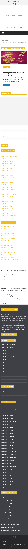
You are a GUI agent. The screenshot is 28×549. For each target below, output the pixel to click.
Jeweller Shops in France (7, 180)
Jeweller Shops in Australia (7, 158)
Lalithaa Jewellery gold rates (8, 512)
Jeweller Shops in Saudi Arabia (8, 166)
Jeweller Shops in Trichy (7, 381)
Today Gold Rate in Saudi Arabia (9, 250)
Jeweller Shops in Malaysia (7, 184)
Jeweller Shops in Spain (6, 199)
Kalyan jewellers (5, 394)
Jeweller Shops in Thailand (7, 208)
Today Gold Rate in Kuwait (7, 235)
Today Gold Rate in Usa (6, 262)
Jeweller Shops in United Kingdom (9, 156)
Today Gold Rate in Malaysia (8, 238)
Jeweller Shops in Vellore (7, 384)
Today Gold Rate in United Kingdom (9, 259)
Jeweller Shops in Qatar (6, 168)
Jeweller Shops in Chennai (7, 347)
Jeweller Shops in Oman (7, 173)
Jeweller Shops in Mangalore (8, 366)
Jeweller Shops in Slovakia (7, 213)
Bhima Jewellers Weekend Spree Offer (13, 73)
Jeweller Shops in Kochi (6, 359)
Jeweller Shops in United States (8, 154)
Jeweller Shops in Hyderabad (8, 356)
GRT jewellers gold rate (6, 497)
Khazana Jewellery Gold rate (8, 509)
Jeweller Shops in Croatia (7, 206)
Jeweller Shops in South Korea (8, 194)
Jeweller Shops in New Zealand (8, 192)
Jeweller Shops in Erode (7, 353)
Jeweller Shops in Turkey (7, 211)
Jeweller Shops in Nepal (7, 187)
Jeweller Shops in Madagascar (8, 201)
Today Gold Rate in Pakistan (8, 245)
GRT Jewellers (4, 391)
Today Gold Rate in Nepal (7, 240)
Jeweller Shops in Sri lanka (7, 203)
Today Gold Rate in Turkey (7, 257)
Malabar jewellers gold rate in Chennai (10, 515)
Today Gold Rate (14, 69)
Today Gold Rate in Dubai (7, 231)
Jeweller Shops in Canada (7, 161)
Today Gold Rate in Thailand (8, 254)
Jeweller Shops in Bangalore (8, 344)
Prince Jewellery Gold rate (7, 518)
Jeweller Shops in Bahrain (7, 170)
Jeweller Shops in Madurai (7, 363)
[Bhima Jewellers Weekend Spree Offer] (14, 58)
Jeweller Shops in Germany (7, 182)
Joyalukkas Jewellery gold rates (8, 503)
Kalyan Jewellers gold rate (7, 506)
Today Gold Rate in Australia (8, 226)
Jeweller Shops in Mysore (7, 372)
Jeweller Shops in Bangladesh (8, 177)
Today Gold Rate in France (7, 233)
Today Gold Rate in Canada (7, 228)
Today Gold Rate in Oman (7, 243)
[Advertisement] (14, 111)
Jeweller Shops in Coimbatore (8, 350)
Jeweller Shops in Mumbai (7, 369)
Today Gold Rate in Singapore (8, 252)
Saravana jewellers (5, 397)
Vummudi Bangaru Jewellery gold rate (10, 530)
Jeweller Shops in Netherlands (8, 189)
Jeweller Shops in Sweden (7, 218)
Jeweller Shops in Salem (7, 375)
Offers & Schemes (6, 67)
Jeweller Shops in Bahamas (7, 196)
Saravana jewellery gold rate (8, 521)
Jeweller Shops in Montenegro (8, 215)
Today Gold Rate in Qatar (7, 247)
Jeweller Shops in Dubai (7, 163)
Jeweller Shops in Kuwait (7, 175)
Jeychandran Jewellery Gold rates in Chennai (12, 500)
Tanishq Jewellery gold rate (7, 527)
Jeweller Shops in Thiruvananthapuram (10, 378)
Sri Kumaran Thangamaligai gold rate (10, 524)
